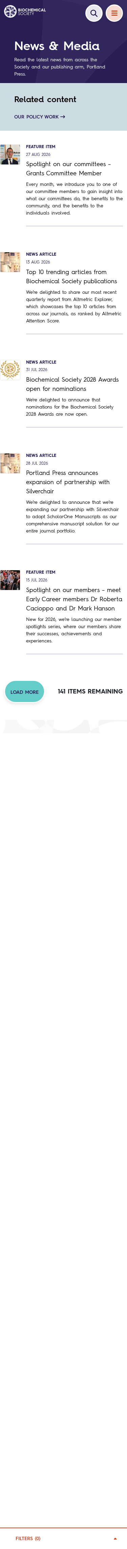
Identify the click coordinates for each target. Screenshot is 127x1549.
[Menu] (114, 13)
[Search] (94, 13)
